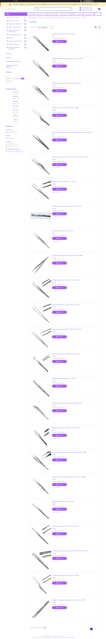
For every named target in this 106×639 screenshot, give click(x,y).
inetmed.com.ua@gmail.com (15, 151)
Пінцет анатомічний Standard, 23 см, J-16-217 (66, 354)
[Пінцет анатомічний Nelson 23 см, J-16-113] (40, 535)
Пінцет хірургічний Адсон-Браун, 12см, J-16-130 (66, 83)
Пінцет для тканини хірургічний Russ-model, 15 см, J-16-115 (70, 550)
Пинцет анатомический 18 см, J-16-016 (64, 378)
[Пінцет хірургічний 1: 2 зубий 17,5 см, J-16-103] (40, 585)
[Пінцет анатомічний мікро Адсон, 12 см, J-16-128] (40, 412)
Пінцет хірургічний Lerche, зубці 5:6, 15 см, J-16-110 (67, 206)
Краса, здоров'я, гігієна (15, 34)
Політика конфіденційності (66, 637)
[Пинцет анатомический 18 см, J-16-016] (40, 388)
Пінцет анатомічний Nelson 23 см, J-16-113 (65, 526)
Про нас (64, 14)
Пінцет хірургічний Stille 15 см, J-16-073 (64, 181)
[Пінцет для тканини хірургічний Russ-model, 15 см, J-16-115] (40, 560)
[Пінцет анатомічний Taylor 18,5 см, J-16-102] (40, 117)
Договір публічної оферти (12, 66)
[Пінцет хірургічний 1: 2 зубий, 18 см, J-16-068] (40, 289)
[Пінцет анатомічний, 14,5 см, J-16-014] (40, 43)
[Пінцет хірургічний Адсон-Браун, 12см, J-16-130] (40, 92)
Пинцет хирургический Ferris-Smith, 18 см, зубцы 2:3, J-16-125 (70, 157)
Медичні (77, 17)
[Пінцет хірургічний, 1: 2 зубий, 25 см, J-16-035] (40, 314)
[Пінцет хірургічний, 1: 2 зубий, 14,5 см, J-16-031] (40, 437)
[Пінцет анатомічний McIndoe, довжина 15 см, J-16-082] (40, 486)
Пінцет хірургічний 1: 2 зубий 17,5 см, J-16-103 (65, 575)
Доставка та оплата (13, 61)
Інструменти (69, 17)
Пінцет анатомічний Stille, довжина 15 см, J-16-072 (67, 58)
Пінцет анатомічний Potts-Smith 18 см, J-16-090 (66, 329)
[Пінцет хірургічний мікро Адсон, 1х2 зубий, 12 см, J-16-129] (40, 462)
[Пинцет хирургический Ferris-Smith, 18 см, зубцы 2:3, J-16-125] (40, 166)
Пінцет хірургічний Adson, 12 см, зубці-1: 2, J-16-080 (67, 255)
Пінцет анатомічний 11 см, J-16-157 (62, 230)
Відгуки (8, 57)
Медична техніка (13, 20)
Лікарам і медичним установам (14, 48)
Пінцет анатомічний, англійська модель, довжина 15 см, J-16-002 (72, 132)
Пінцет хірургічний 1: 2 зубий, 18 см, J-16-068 (65, 280)
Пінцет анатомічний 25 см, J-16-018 (63, 501)
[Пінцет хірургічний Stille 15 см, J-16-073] (40, 191)
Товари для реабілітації (15, 23)
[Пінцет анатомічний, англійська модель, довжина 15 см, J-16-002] (40, 142)
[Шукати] (70, 9)
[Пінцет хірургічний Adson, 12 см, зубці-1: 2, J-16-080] (40, 265)
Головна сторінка (36, 14)
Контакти (72, 14)
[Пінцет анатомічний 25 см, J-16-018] (40, 511)
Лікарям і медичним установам (54, 17)
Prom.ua (63, 636)
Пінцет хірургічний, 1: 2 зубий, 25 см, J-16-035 (65, 304)
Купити (60, 41)
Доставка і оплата (85, 14)
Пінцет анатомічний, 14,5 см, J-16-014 (63, 34)
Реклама (10, 38)
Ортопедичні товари (14, 27)
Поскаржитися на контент (50, 637)
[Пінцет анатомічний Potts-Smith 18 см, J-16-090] (40, 338)
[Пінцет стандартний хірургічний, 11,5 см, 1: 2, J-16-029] (40, 609)
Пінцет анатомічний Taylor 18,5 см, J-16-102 (65, 107)
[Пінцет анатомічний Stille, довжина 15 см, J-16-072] (40, 68)
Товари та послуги (51, 14)
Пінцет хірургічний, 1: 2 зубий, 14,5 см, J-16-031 (66, 427)
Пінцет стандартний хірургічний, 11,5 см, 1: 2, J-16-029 (68, 600)
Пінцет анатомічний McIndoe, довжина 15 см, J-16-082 (68, 477)
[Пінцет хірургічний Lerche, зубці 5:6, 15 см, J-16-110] (40, 215)
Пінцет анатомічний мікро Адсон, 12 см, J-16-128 (66, 403)
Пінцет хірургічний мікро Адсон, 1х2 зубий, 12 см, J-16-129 (69, 452)
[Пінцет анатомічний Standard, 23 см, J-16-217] (40, 363)
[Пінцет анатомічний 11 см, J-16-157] (40, 240)
